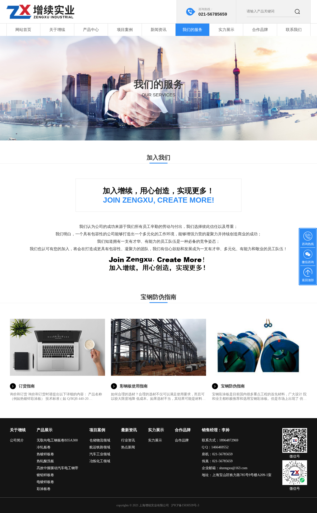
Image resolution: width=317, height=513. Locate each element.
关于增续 (57, 29)
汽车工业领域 (99, 454)
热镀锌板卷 (45, 454)
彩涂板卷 (44, 489)
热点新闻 (128, 447)
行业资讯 (128, 440)
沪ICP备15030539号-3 (185, 505)
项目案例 (125, 29)
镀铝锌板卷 (45, 475)
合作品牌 (260, 29)
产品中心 (91, 29)
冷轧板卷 (44, 447)
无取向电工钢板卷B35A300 (57, 440)
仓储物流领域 (99, 440)
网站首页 (23, 29)
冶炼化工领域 (99, 461)
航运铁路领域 (99, 447)
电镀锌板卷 (45, 482)
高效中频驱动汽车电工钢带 (57, 468)
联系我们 (294, 29)
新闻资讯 (158, 29)
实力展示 (226, 29)
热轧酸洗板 (45, 461)
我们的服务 (192, 29)
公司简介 (17, 440)
